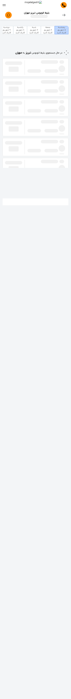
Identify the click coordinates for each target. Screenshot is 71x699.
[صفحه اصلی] (33, 5)
